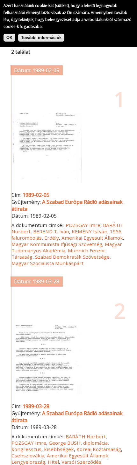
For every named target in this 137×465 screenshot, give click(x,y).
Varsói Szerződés (81, 462)
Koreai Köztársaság (98, 449)
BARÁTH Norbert (86, 436)
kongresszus (26, 449)
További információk (41, 37)
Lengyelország (28, 462)
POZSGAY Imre (83, 225)
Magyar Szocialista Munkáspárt (47, 263)
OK (9, 37)
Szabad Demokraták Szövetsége (72, 257)
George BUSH (65, 443)
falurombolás (26, 238)
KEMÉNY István (89, 231)
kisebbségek (59, 449)
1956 (115, 231)
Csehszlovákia (27, 455)
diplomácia (95, 443)
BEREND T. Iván (51, 231)
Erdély (51, 238)
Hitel (53, 462)
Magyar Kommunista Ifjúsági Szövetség (56, 244)
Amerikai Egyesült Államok (92, 238)
